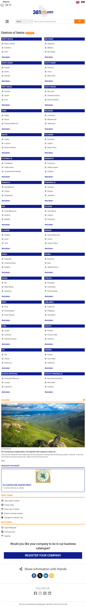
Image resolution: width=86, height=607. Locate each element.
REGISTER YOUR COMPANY (43, 555)
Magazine (5, 400)
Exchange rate (9, 532)
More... (3, 461)
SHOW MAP (30, 33)
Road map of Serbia (11, 509)
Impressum (49, 604)
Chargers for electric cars (13, 518)
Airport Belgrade (10, 528)
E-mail (65, 604)
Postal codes (9, 505)
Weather (7, 536)
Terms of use (58, 604)
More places (6, 57)
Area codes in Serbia (12, 501)
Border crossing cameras (13, 513)
